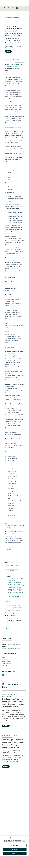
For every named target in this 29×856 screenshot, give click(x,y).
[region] (14, 846)
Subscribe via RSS (6, 661)
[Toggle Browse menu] (24, 7)
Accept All (14, 853)
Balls (12, 565)
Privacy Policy (6, 842)
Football (17, 565)
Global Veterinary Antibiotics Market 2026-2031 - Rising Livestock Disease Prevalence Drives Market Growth (13, 703)
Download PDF (5, 659)
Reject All (14, 849)
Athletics (7, 565)
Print (3, 657)
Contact (7, 628)
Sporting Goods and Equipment (12, 570)
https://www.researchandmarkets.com (11, 648)
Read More (5, 725)
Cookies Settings (14, 845)
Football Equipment (9, 567)
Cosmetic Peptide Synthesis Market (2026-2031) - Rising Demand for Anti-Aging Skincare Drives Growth (12, 743)
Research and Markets (10, 48)
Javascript (4, 665)
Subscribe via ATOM (7, 663)
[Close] (26, 838)
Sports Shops (8, 572)
